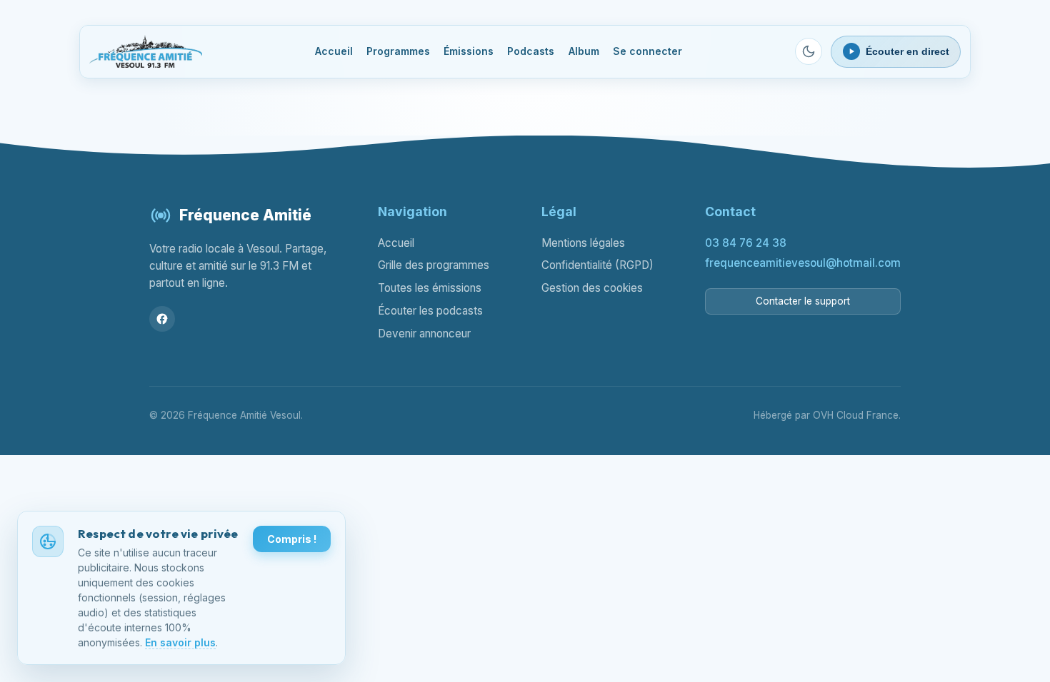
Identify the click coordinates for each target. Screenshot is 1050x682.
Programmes (398, 51)
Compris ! (291, 539)
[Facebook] (162, 319)
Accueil (334, 51)
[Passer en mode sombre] (808, 51)
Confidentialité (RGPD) (597, 265)
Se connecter (647, 51)
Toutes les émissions (429, 288)
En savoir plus (180, 642)
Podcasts (530, 51)
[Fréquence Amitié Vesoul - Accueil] (145, 51)
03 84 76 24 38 (745, 243)
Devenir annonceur (424, 333)
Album (584, 51)
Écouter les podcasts (430, 310)
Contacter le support (803, 301)
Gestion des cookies (592, 288)
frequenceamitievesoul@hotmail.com (803, 263)
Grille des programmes (433, 265)
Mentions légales (583, 243)
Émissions (469, 51)
